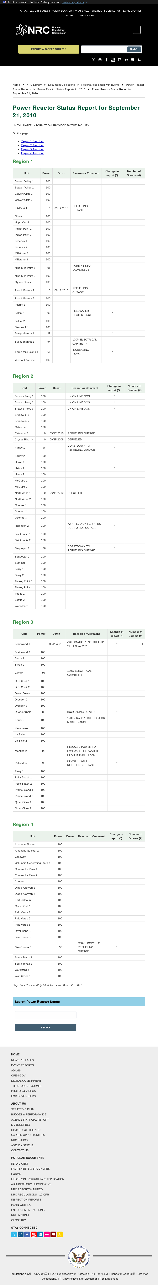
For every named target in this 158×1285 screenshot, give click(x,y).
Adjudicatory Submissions (31, 1184)
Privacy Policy (68, 1278)
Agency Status (22, 1145)
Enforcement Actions (28, 1209)
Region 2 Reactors (32, 145)
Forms (16, 1173)
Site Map (143, 1273)
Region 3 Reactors (32, 149)
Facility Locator (61, 10)
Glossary (18, 1220)
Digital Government (26, 1080)
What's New (82, 10)
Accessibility (49, 1278)
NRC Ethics (19, 1140)
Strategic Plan (22, 1109)
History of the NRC (25, 1129)
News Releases (22, 1060)
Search (134, 49)
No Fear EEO (100, 1273)
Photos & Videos (23, 1090)
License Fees (20, 1124)
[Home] (74, 29)
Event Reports (22, 1065)
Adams (16, 1070)
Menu (138, 29)
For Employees (109, 1278)
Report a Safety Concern (48, 49)
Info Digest (20, 1163)
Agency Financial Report (30, 1119)
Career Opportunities (28, 1134)
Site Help (97, 10)
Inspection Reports (26, 1199)
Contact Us (113, 10)
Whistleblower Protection (74, 1273)
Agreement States (36, 10)
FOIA (53, 1273)
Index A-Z (71, 15)
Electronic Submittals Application (37, 1179)
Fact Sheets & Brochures (30, 1168)
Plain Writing (21, 1204)
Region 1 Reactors (32, 141)
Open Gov (18, 1075)
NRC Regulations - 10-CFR (30, 1194)
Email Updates (132, 10)
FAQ (20, 10)
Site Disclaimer (88, 1278)
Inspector (122, 1273)
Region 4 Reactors (32, 153)
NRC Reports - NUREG (27, 1189)
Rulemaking (20, 1215)
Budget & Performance (28, 1114)
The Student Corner (26, 1085)
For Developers (23, 1096)
